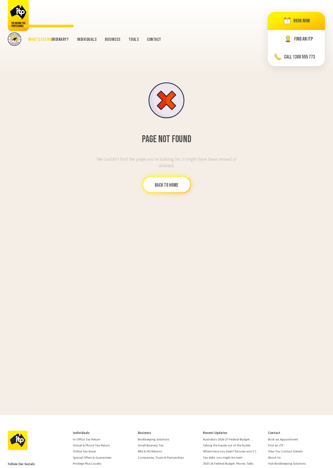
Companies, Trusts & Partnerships (161, 457)
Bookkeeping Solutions (153, 439)
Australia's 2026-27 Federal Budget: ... (228, 439)
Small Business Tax (151, 445)
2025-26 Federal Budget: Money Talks (228, 463)
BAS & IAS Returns (150, 451)
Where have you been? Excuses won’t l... (230, 451)
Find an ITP (275, 445)
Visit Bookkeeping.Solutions (287, 463)
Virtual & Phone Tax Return (91, 445)
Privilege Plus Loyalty (87, 463)
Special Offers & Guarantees (92, 457)
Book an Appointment (283, 439)
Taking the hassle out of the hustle (226, 445)
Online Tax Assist (84, 451)
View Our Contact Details (285, 451)
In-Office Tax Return (86, 439)
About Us (274, 457)
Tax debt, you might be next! (222, 457)
